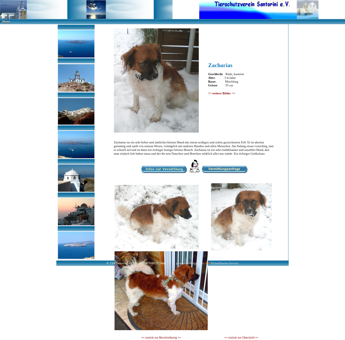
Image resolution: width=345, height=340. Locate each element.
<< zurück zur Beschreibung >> (161, 337)
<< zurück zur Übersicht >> (241, 337)
